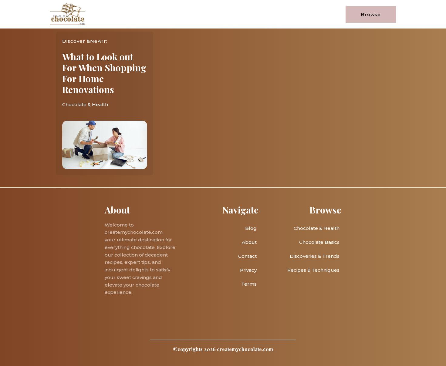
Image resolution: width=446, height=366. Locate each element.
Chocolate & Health (85, 104)
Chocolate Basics (319, 242)
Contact (247, 256)
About (249, 242)
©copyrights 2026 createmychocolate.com (223, 349)
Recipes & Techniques (313, 270)
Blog (251, 228)
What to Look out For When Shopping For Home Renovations (104, 73)
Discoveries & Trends (315, 256)
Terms (249, 284)
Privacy (248, 270)
